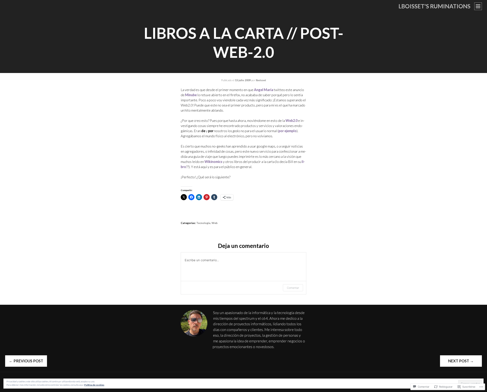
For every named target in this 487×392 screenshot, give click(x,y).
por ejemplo (288, 131)
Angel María (263, 90)
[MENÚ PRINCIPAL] (478, 6)
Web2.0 (292, 120)
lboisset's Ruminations (434, 6)
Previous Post (26, 361)
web (214, 223)
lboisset (261, 80)
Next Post (461, 361)
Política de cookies (94, 384)
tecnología (203, 223)
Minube (191, 95)
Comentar (293, 287)
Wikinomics (213, 161)
